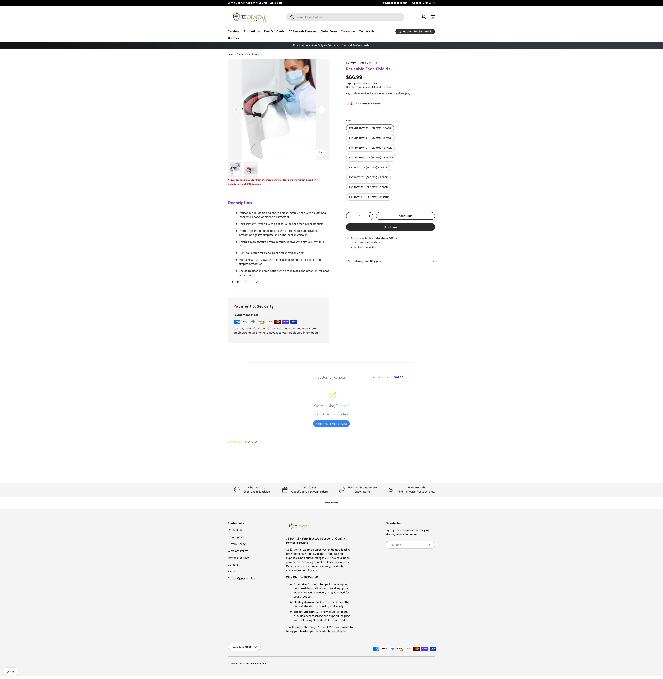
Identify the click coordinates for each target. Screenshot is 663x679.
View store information (363, 247)
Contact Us (366, 31)
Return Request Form (394, 2)
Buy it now (390, 227)
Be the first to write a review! (331, 423)
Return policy (236, 537)
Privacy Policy (237, 544)
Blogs (231, 571)
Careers (233, 38)
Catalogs (234, 31)
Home (231, 54)
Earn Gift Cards (274, 31)
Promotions (252, 31)
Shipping (351, 83)
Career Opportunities (241, 578)
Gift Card (351, 87)
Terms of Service (238, 558)
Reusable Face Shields (248, 54)
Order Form (329, 31)
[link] (242, 441)
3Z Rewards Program (303, 31)
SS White (351, 62)
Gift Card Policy (238, 551)
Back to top (331, 502)
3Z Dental (240, 663)
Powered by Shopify (256, 663)
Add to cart (405, 215)
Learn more (275, 2)
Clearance (348, 31)
